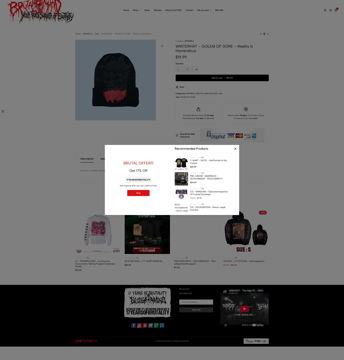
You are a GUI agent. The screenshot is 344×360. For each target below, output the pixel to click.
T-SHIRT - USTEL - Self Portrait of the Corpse (208, 161)
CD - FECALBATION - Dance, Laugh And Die (208, 208)
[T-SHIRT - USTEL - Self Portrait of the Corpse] (181, 163)
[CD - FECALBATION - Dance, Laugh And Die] (181, 210)
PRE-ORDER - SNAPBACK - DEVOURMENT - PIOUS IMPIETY (206, 177)
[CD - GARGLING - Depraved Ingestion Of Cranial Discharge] (181, 194)
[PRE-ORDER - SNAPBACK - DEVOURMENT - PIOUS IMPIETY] (181, 179)
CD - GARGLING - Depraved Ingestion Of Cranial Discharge (209, 193)
